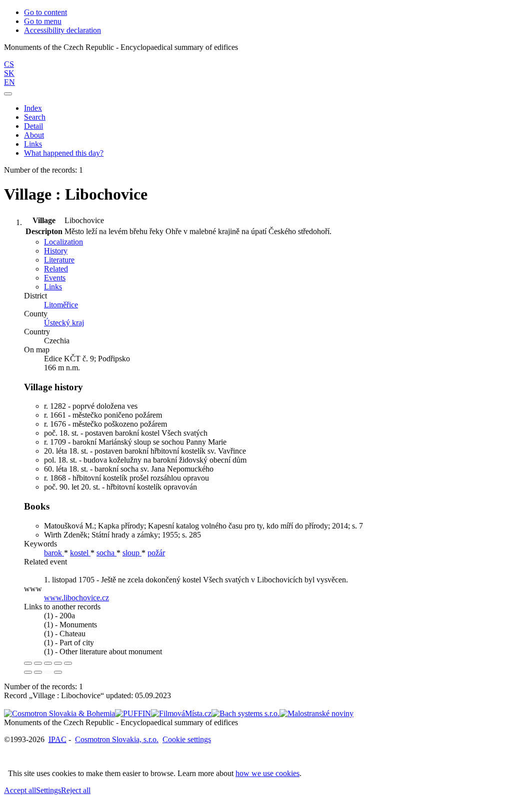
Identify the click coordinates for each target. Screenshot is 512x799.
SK (9, 73)
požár (156, 552)
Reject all (75, 790)
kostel (80, 552)
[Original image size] (48, 663)
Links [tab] (53, 286)
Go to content (45, 12)
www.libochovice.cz (76, 597)
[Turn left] (28, 672)
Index (33, 108)
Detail (33, 126)
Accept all (20, 790)
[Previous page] (48, 672)
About (34, 135)
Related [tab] (56, 269)
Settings (48, 790)
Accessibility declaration (62, 30)
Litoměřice (61, 304)
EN (9, 82)
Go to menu (43, 21)
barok (54, 552)
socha (106, 552)
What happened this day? (64, 153)
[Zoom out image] (38, 663)
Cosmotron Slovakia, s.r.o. (116, 739)
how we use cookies (268, 773)
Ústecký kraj (64, 322)
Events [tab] (55, 277)
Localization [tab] (63, 242)
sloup (132, 552)
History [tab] (56, 251)
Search (35, 117)
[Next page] (58, 672)
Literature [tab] (59, 260)
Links (33, 144)
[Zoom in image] (28, 663)
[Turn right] (38, 672)
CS (9, 64)
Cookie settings (186, 739)
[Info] (68, 663)
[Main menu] (8, 93)
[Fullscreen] (58, 663)
